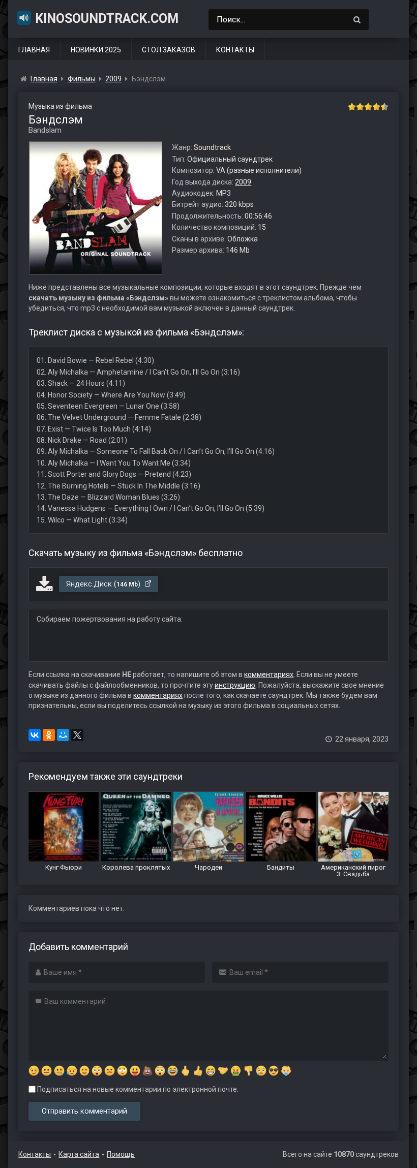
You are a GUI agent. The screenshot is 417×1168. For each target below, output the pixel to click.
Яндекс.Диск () (104, 584)
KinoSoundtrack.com (106, 18)
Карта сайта (78, 1154)
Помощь (121, 1154)
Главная (34, 50)
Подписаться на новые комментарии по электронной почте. (137, 1089)
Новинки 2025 (96, 50)
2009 (243, 182)
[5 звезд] (384, 107)
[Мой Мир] (63, 735)
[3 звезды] (368, 107)
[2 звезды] (360, 107)
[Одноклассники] (49, 735)
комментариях (268, 674)
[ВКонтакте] (34, 735)
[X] (77, 735)
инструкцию (235, 685)
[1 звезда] (352, 107)
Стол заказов (168, 50)
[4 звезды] (376, 107)
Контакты (235, 50)
